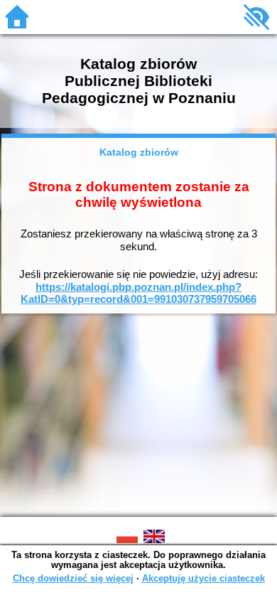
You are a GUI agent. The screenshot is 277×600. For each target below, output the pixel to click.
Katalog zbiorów (138, 152)
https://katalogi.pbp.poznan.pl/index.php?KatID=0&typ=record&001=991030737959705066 (138, 293)
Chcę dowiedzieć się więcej (73, 578)
